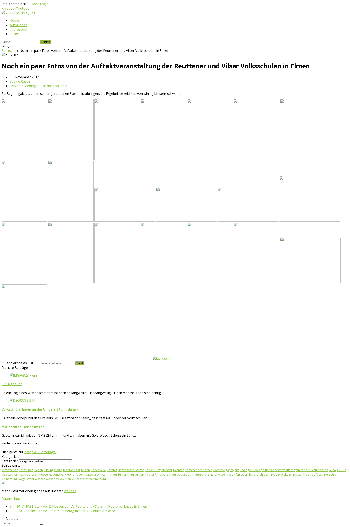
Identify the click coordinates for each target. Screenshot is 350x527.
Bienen (38, 470)
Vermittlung (10, 479)
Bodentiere (98, 470)
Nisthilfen (233, 474)
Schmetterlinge (299, 474)
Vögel (22, 479)
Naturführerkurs (157, 474)
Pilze (274, 474)
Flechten (178, 470)
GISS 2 (341, 470)
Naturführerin (136, 474)
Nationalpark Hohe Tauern (67, 474)
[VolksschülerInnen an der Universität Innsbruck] (22, 400)
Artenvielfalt (10, 470)
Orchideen (263, 474)
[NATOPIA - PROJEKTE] (19, 13)
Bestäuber (26, 470)
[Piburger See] (23, 375)
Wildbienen (63, 479)
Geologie (16, 86)
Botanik (112, 470)
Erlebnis (150, 470)
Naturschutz (200, 474)
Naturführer (118, 474)
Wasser (40, 479)
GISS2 (332, 470)
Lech (34, 474)
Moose (43, 474)
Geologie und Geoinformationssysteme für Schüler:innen (290, 470)
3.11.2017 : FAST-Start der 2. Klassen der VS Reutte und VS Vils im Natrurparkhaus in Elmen (78, 506)
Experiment (164, 470)
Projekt (283, 474)
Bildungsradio (53, 470)
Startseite (9, 50)
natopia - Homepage (40, 452)
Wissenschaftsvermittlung (89, 479)
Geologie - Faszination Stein (46, 86)
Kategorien (10, 461)
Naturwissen (218, 474)
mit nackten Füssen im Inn (23, 427)
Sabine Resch (20, 81)
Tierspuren (330, 474)
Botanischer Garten (131, 470)
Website (70, 491)
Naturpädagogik (180, 474)
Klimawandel (22, 474)
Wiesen (50, 479)
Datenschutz (11, 498)
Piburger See (12, 384)
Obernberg (248, 474)
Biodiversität (71, 470)
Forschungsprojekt (226, 470)
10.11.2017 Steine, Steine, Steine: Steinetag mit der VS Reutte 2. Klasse (62, 511)
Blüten (85, 470)
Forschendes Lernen (198, 470)
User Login (40, 4)
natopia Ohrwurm (97, 474)
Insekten (7, 474)
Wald (30, 479)
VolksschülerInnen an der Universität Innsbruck (40, 409)
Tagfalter (316, 474)
